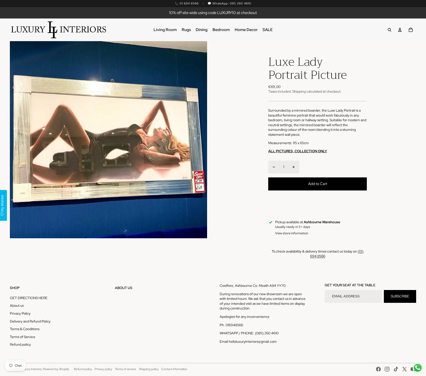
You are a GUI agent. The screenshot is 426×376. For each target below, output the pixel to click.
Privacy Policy (20, 313)
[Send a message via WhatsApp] (418, 368)
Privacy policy (103, 369)
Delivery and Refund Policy (30, 321)
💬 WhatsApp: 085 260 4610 (229, 3)
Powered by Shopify (56, 369)
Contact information (174, 369)
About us (17, 305)
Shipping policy (149, 369)
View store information (291, 233)
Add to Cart (317, 183)
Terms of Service (22, 337)
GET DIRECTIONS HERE (29, 298)
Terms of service (125, 369)
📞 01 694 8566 (186, 3)
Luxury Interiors (31, 369)
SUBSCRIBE (400, 296)
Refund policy (20, 344)
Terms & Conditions (24, 329)
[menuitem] (165, 29)
